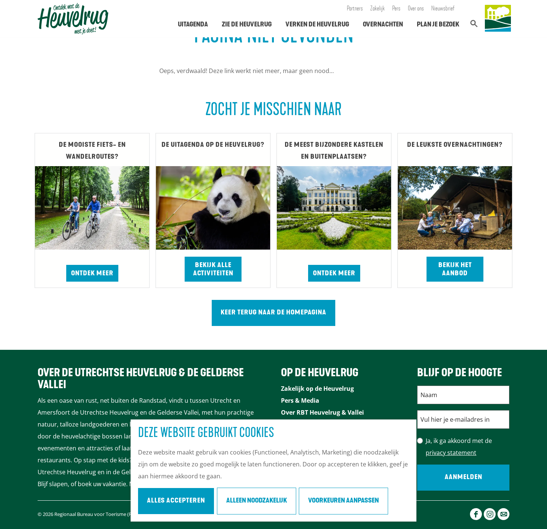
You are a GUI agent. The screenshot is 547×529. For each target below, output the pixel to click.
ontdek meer (334, 273)
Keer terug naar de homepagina (273, 313)
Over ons (416, 9)
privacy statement (451, 453)
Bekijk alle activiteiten (213, 269)
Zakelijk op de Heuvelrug (317, 389)
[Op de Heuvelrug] (498, 18)
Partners (355, 9)
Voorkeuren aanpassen (343, 501)
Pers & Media (300, 400)
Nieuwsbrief (443, 9)
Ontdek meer (92, 273)
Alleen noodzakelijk (256, 501)
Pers (396, 9)
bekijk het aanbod (455, 269)
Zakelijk (377, 9)
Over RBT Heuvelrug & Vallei (322, 412)
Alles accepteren (176, 501)
